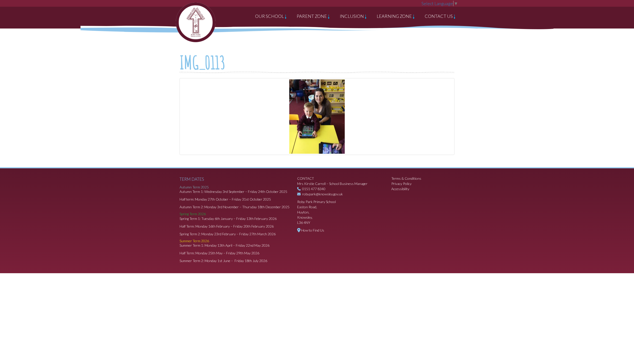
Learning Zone (395, 16)
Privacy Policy (401, 183)
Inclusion (352, 16)
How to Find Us (312, 230)
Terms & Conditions (406, 178)
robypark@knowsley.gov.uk (322, 194)
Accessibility (400, 189)
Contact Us (439, 16)
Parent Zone (312, 16)
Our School (270, 16)
